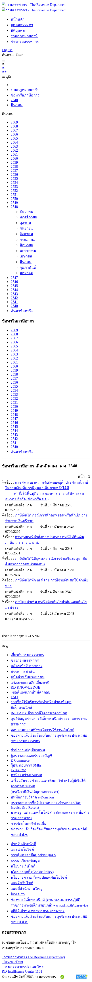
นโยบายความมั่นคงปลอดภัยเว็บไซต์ (39, 877)
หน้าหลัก (18, 19)
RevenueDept (12, 962)
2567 (14, 130)
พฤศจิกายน (28, 217)
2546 (14, 282)
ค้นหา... (8, 55)
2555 (14, 178)
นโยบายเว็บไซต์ (23, 866)
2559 (14, 162)
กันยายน (26, 228)
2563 (14, 146)
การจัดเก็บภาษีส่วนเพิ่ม (28, 823)
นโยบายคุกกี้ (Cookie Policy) (32, 872)
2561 (14, 154)
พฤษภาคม (28, 251)
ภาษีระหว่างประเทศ (26, 775)
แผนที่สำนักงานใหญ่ (26, 888)
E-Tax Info (18, 770)
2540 (14, 306)
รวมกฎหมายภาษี (24, 36)
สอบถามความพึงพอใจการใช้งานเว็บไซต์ (42, 730)
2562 (14, 150)
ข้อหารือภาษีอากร (25, 95)
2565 (14, 138)
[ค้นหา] (3, 60)
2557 (14, 170)
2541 (14, 302)
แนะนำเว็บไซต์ (22, 849)
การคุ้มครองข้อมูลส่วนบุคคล (33, 855)
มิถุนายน (26, 245)
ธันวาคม (26, 211)
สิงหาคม (26, 234)
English (7, 50)
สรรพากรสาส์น (23, 671)
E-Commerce (20, 760)
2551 (14, 194)
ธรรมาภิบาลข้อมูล (25, 861)
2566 (14, 134)
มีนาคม (17, 105)
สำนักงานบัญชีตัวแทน (28, 750)
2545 (14, 286)
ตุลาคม (25, 223)
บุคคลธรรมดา (22, 25)
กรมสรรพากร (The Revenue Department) (33, 957)
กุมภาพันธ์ (28, 267)
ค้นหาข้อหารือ (22, 311)
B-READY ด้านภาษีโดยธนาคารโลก (39, 713)
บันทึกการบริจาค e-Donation (32, 797)
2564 (14, 142)
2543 (14, 294)
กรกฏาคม (28, 239)
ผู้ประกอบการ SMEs (26, 765)
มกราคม (26, 273)
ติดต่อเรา (18, 894)
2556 (14, 174)
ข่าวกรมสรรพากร (25, 42)
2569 (14, 122)
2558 (14, 166)
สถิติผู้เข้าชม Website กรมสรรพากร (38, 911)
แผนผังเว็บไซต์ (22, 883)
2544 (14, 290)
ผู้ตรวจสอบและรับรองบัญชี (31, 756)
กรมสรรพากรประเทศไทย (23, 967)
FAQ (14, 697)
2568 (14, 126)
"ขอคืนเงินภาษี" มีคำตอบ (30, 692)
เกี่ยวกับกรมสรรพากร (27, 655)
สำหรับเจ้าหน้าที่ (23, 844)
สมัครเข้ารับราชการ (26, 666)
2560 (14, 158)
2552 (14, 190)
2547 (14, 278)
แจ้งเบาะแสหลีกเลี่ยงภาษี (30, 683)
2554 (14, 182)
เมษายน (26, 256)
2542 (14, 298)
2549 (14, 203)
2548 (14, 100)
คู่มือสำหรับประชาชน (27, 677)
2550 (14, 199)
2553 (14, 186)
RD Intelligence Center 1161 (22, 971)
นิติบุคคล (18, 30)
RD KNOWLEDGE (25, 687)
